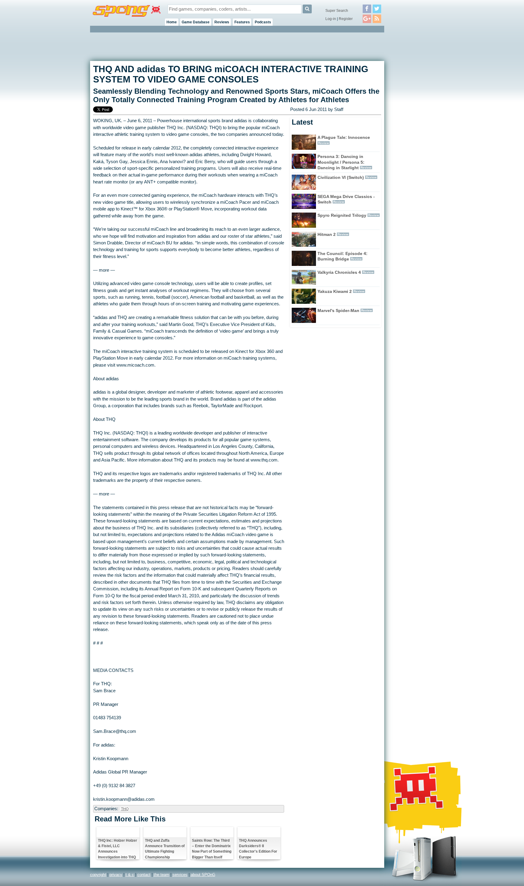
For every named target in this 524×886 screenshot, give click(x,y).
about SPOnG (203, 874)
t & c (130, 874)
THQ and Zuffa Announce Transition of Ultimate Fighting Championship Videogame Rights (165, 848)
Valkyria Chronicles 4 (339, 272)
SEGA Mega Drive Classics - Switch (346, 199)
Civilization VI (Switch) (340, 177)
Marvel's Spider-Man (338, 310)
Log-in (330, 19)
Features (242, 22)
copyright (98, 874)
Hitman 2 (326, 234)
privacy (115, 874)
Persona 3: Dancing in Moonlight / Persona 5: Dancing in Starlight (340, 162)
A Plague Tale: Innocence (343, 137)
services (180, 874)
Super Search (336, 10)
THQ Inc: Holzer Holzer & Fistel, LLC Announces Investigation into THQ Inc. (117, 848)
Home (171, 22)
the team (161, 874)
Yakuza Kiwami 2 (334, 291)
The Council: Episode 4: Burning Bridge (342, 256)
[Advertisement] (411, 124)
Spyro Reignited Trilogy (341, 215)
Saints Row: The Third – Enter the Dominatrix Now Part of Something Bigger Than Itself (211, 848)
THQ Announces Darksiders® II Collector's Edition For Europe (258, 848)
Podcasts (263, 22)
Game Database (196, 22)
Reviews (221, 22)
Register (346, 19)
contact (143, 874)
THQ (125, 809)
